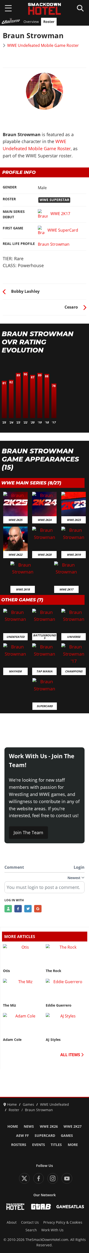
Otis (6, 971)
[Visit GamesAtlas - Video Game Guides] (70, 1206)
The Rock (53, 971)
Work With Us (52, 1230)
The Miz (9, 1005)
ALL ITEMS (70, 1054)
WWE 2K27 (73, 1126)
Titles (56, 1144)
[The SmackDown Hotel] (44, 8)
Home (12, 1126)
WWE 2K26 (49, 1126)
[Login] (8, 908)
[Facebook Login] (18, 908)
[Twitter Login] (28, 908)
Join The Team (28, 832)
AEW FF (22, 1135)
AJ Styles (53, 1039)
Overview (31, 21)
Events (38, 1144)
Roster (48, 21)
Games (67, 1135)
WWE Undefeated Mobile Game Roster (43, 45)
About (12, 1222)
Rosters (18, 1144)
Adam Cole (12, 1039)
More (73, 1144)
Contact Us (30, 1222)
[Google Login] (38, 908)
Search (31, 1230)
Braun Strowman (53, 244)
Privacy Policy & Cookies (62, 1222)
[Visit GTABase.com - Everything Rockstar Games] (41, 1206)
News (29, 1126)
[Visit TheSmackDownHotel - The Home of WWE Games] (15, 1206)
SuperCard (45, 1135)
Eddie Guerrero (58, 1005)
